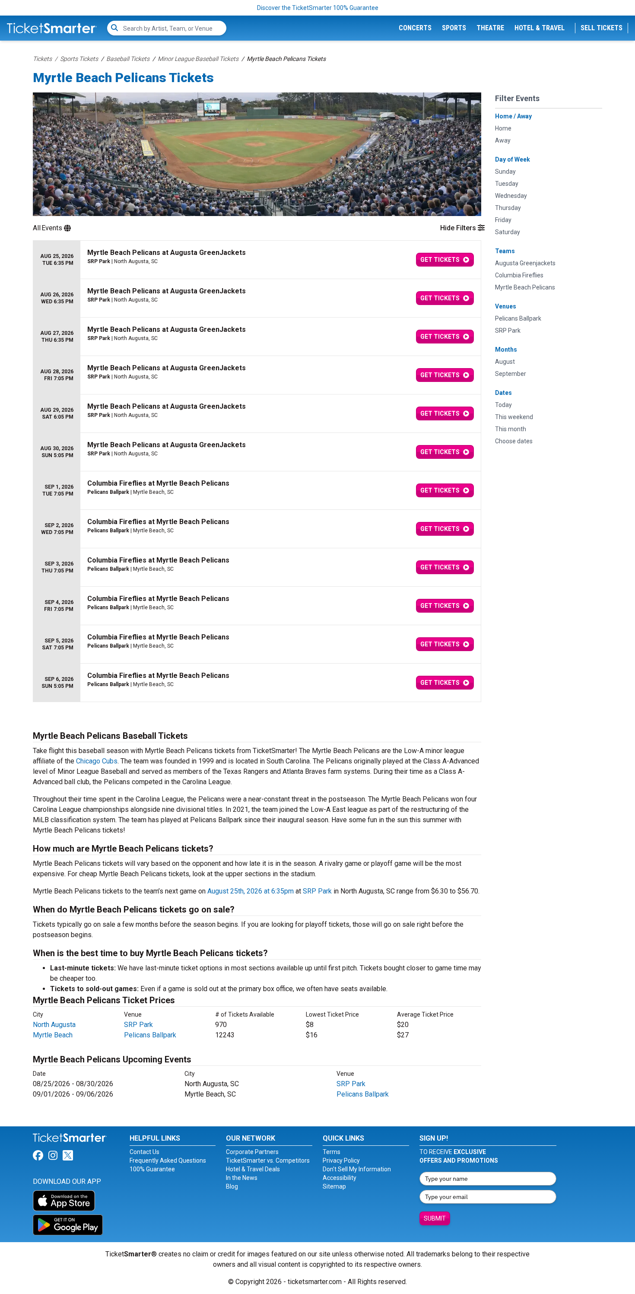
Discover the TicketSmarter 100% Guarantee (317, 7)
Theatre (490, 28)
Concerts (415, 28)
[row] (257, 260)
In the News (241, 1177)
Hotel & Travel (539, 28)
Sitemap (334, 1186)
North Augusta (54, 1025)
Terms (331, 1151)
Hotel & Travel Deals (253, 1169)
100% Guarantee (152, 1169)
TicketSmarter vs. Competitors (268, 1160)
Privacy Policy (341, 1160)
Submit (435, 1218)
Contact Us (144, 1151)
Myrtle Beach (53, 1035)
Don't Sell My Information (357, 1169)
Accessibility (339, 1177)
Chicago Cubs (96, 761)
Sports (454, 28)
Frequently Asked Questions (168, 1160)
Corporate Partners (252, 1151)
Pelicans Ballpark (150, 1035)
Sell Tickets (601, 28)
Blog (232, 1186)
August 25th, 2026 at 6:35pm (250, 891)
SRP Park (317, 891)
